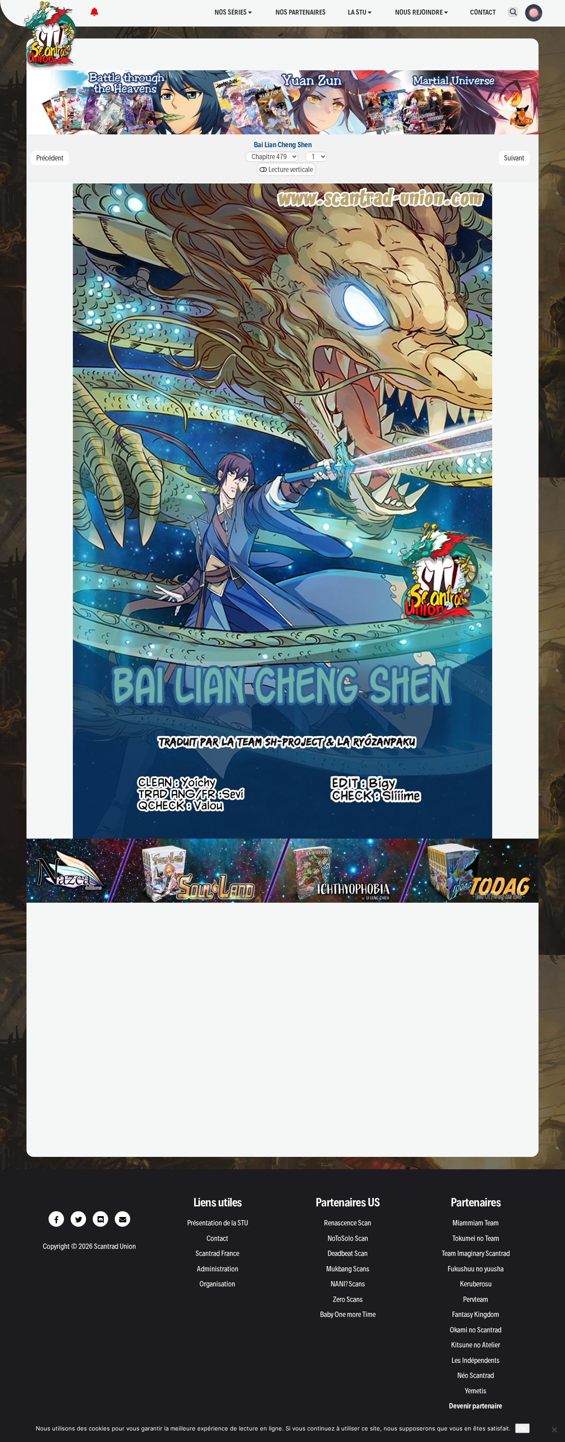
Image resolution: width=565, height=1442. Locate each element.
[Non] (554, 1429)
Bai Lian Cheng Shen (283, 145)
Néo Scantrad (475, 1375)
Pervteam (475, 1299)
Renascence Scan (347, 1223)
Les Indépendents (476, 1360)
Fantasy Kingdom (475, 1314)
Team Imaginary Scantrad (476, 1253)
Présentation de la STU (217, 1223)
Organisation (217, 1284)
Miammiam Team (475, 1223)
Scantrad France (217, 1253)
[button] (531, 12)
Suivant (514, 158)
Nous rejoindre (419, 12)
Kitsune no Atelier (475, 1345)
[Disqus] (282, 1033)
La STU (358, 12)
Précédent (50, 158)
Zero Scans (348, 1299)
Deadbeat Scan (348, 1253)
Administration (217, 1269)
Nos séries (231, 12)
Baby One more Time (348, 1314)
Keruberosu (476, 1284)
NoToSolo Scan (348, 1238)
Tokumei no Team (475, 1238)
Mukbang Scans (347, 1269)
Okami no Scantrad (475, 1330)
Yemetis (475, 1391)
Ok (522, 1428)
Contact (483, 12)
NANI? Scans (348, 1284)
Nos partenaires (300, 12)
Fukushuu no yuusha (476, 1269)
